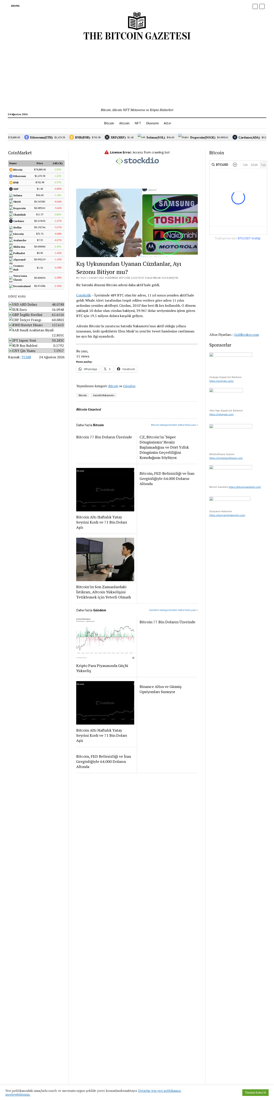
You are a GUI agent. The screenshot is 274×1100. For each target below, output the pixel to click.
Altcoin (124, 123)
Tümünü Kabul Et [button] (255, 1092)
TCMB (26, 357)
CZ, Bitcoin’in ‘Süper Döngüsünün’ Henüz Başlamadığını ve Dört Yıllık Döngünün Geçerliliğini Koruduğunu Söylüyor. (164, 447)
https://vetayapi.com (221, 414)
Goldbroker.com (246, 334)
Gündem (129, 386)
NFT (138, 123)
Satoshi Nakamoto (103, 395)
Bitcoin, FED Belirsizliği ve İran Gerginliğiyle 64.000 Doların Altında (167, 478)
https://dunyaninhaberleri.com (227, 515)
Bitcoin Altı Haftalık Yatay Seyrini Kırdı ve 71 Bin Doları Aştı (101, 522)
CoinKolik (83, 295)
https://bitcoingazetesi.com (245, 486)
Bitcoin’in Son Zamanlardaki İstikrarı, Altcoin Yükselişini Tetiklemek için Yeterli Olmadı (103, 592)
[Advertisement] (137, 75)
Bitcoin (109, 123)
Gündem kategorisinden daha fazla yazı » (173, 610)
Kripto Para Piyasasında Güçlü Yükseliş (102, 668)
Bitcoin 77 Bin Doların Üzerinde (104, 436)
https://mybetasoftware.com (226, 458)
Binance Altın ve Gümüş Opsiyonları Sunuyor (161, 689)
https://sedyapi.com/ (221, 381)
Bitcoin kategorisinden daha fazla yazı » (174, 424)
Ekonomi (152, 123)
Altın (167, 123)
